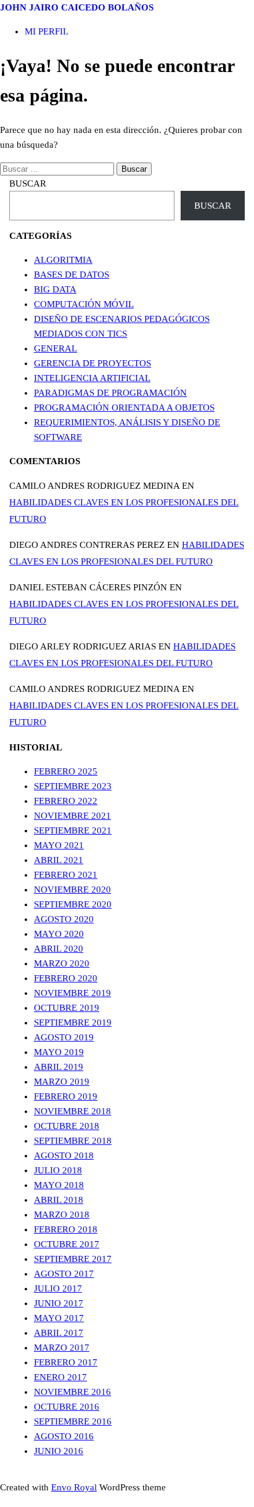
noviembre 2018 (72, 1111)
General (55, 348)
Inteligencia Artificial (92, 378)
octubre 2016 (66, 1407)
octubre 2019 (66, 1008)
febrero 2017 (65, 1362)
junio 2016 (58, 1451)
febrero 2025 (65, 771)
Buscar (27, 183)
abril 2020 (58, 949)
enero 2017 (60, 1377)
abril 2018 (58, 1200)
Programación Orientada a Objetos (124, 407)
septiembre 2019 (73, 1022)
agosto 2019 (64, 1037)
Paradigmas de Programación (110, 393)
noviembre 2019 (72, 993)
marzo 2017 (61, 1347)
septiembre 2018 (73, 1141)
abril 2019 (58, 1067)
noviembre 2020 (72, 889)
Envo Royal (74, 1487)
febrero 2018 (65, 1229)
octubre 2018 (66, 1126)
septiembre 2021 (73, 830)
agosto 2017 (64, 1274)
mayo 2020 (59, 934)
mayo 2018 (59, 1185)
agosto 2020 (64, 919)
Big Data (55, 289)
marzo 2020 (61, 963)
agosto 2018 (64, 1155)
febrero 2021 (65, 875)
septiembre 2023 (73, 786)
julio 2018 (58, 1170)
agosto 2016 (64, 1436)
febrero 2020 (65, 978)
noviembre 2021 (72, 816)
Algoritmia (63, 260)
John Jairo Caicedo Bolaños (77, 7)
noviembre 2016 (72, 1392)
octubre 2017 (66, 1244)
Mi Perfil (46, 31)
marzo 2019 (61, 1082)
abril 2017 (58, 1333)
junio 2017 (58, 1303)
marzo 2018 (61, 1215)
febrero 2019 (65, 1096)
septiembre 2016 (73, 1421)
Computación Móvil (84, 304)
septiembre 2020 (73, 904)
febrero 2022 (65, 801)
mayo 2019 (59, 1052)
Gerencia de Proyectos (92, 363)
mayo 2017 (59, 1318)
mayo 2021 (59, 845)
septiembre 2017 (73, 1259)
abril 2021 (58, 860)
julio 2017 (58, 1288)
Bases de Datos (71, 274)
